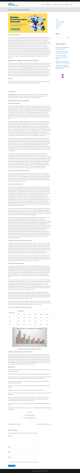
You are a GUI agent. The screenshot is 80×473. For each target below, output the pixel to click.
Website (9, 457)
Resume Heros (59, 47)
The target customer (12, 94)
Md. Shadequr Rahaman (30, 415)
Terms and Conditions (60, 21)
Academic (48, 4)
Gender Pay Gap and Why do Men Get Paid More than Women (62, 67)
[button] (50, 4)
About (57, 19)
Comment (10, 435)
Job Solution (55, 4)
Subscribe (58, 25)
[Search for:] (63, 37)
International (66, 4)
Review (60, 4)
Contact (57, 27)
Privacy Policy (59, 23)
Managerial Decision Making (15, 424)
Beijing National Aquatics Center (43, 424)
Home (43, 4)
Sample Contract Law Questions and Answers (62, 57)
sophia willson (59, 61)
